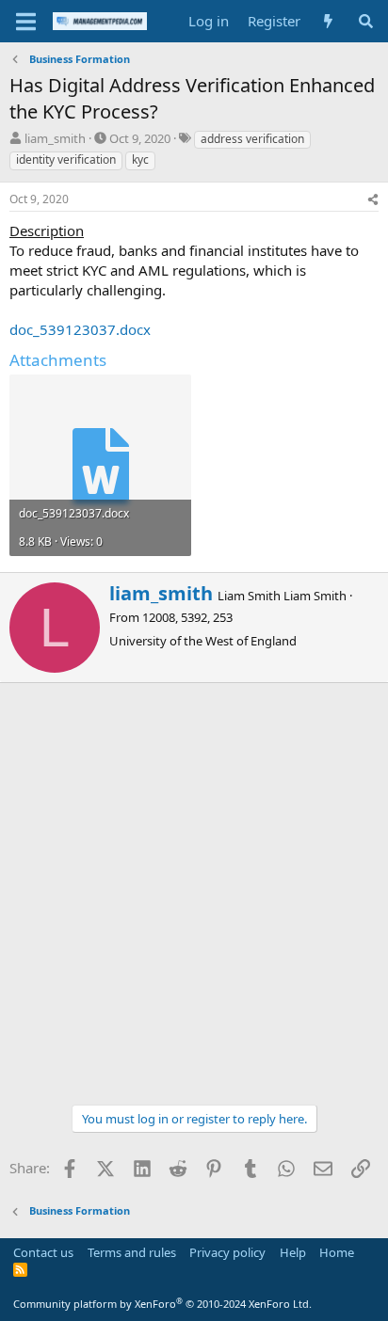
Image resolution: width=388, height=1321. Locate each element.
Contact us (43, 1252)
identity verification (66, 159)
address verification (252, 139)
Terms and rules (132, 1252)
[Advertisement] (194, 886)
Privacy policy (227, 1252)
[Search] (366, 21)
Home (336, 1252)
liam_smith (55, 138)
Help (293, 1252)
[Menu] (26, 21)
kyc (140, 159)
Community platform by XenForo (162, 1304)
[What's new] (328, 21)
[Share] (373, 200)
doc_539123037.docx (80, 329)
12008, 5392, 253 (187, 617)
